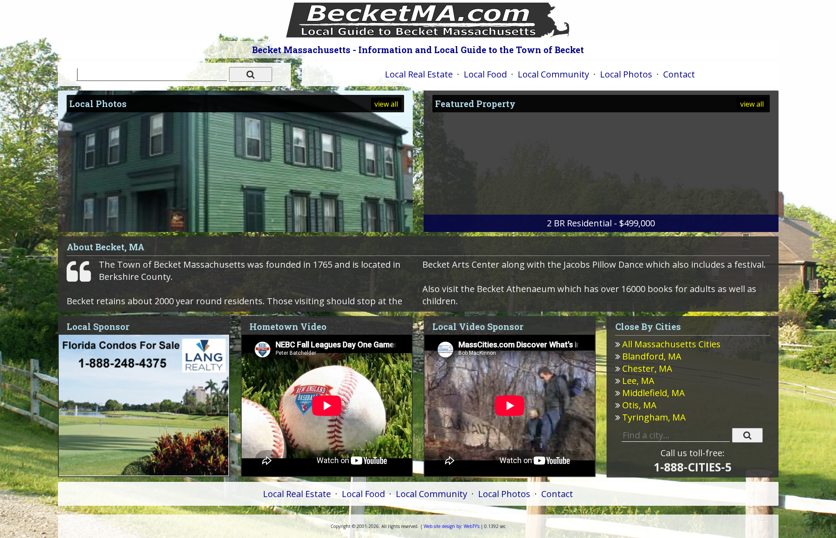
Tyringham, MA (654, 417)
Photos (626, 74)
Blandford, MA (651, 356)
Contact (679, 74)
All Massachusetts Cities (671, 344)
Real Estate (419, 74)
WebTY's (451, 526)
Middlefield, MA (653, 393)
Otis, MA (639, 405)
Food (485, 74)
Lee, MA (638, 381)
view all (386, 104)
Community (553, 74)
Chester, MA (647, 368)
